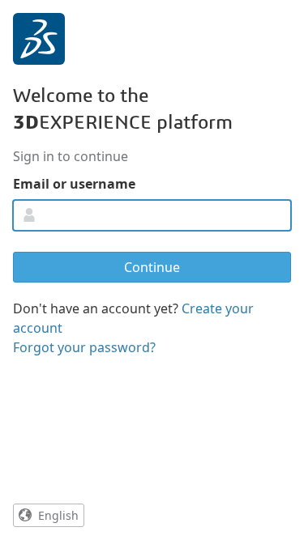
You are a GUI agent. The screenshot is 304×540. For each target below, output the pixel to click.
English (58, 515)
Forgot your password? (84, 347)
